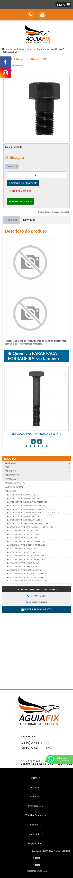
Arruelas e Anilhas (15, 482)
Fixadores (10, 479)
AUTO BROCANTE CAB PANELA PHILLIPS (24, 516)
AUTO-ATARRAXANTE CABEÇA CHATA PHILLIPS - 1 (27, 545)
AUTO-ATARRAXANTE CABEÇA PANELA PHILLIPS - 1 (28, 577)
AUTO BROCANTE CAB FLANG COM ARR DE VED (27, 505)
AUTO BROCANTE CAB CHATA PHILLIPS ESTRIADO (27, 502)
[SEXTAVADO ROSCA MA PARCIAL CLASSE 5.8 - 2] (36, 399)
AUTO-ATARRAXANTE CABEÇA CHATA (23, 531)
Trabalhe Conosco (34, 815)
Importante (34, 834)
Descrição (11, 219)
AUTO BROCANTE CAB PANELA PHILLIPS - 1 (25, 520)
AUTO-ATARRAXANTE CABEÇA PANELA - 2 (24, 570)
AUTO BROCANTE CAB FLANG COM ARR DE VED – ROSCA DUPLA (33, 513)
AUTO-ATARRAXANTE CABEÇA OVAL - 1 (23, 552)
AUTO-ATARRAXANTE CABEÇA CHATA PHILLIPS (26, 541)
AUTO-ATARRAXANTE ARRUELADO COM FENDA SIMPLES (30, 527)
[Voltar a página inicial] (36, 32)
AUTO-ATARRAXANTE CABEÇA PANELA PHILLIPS (27, 574)
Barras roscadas (14, 487)
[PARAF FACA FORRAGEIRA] (36, 108)
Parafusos (10, 491)
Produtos (10, 458)
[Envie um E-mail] (42, 15)
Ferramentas (12, 475)
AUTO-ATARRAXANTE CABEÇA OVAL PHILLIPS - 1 (27, 559)
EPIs (7, 467)
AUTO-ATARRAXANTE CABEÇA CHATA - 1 (24, 534)
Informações (34, 805)
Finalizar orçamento (21, 201)
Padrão (13, 166)
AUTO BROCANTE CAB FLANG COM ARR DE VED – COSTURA (31, 509)
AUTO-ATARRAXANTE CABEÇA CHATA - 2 (24, 538)
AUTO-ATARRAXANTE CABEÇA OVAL (22, 548)
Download (29, 219)
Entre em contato (38, 609)
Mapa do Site (34, 843)
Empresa (34, 787)
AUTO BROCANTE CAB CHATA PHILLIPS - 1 (24, 498)
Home (34, 777)
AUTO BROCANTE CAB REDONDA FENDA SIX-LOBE (28, 523)
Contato (34, 824)
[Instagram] (5, 72)
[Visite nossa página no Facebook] (5, 61)
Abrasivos (10, 463)
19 (37, 595)
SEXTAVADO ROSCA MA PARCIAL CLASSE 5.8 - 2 (36, 433)
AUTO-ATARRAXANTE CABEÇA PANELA (23, 563)
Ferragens (10, 471)
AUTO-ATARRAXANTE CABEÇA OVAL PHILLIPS (26, 556)
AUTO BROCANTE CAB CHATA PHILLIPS (23, 495)
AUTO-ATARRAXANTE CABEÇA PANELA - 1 (24, 566)
